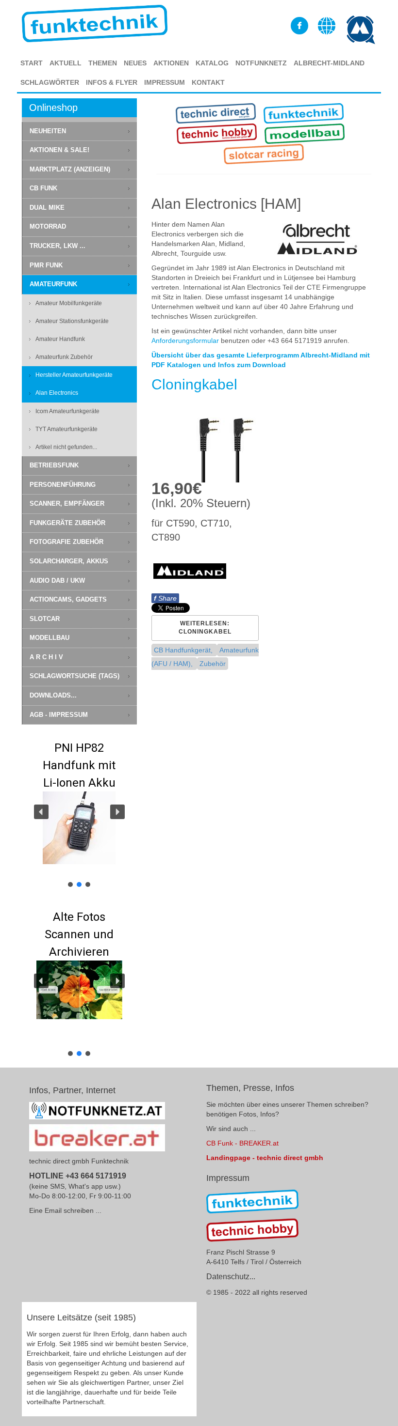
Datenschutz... (230, 1276)
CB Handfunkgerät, (184, 650)
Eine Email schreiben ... (65, 1210)
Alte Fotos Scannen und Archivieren (79, 934)
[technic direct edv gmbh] (252, 1201)
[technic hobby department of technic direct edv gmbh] (252, 1230)
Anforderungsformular (185, 340)
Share (165, 598)
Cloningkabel (194, 384)
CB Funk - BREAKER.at (242, 1143)
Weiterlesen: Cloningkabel (205, 627)
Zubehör (212, 663)
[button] (79, 811)
